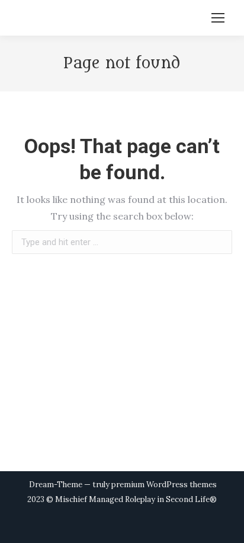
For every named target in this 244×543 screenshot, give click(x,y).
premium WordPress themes (164, 485)
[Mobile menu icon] (217, 17)
